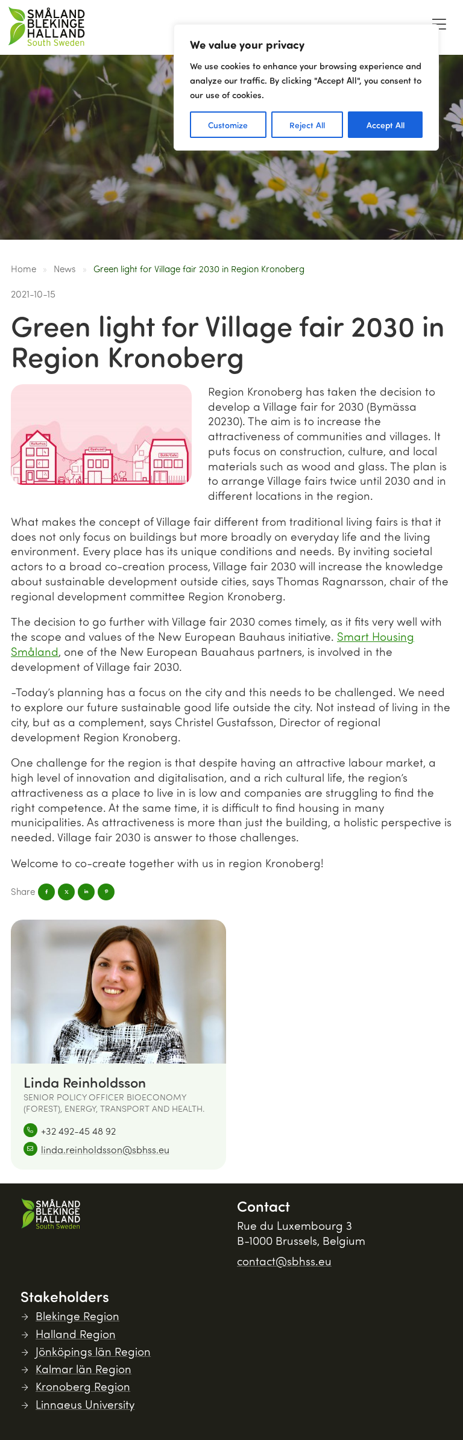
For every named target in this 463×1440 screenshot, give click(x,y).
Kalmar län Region (83, 1369)
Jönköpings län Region (93, 1351)
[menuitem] (439, 27)
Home (23, 269)
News (64, 269)
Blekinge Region (77, 1316)
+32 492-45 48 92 (78, 1130)
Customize (228, 124)
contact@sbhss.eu (284, 1261)
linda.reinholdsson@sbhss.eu (105, 1149)
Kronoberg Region (83, 1386)
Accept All (386, 124)
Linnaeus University (85, 1404)
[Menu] (439, 24)
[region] (306, 87)
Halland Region (76, 1334)
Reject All (307, 124)
